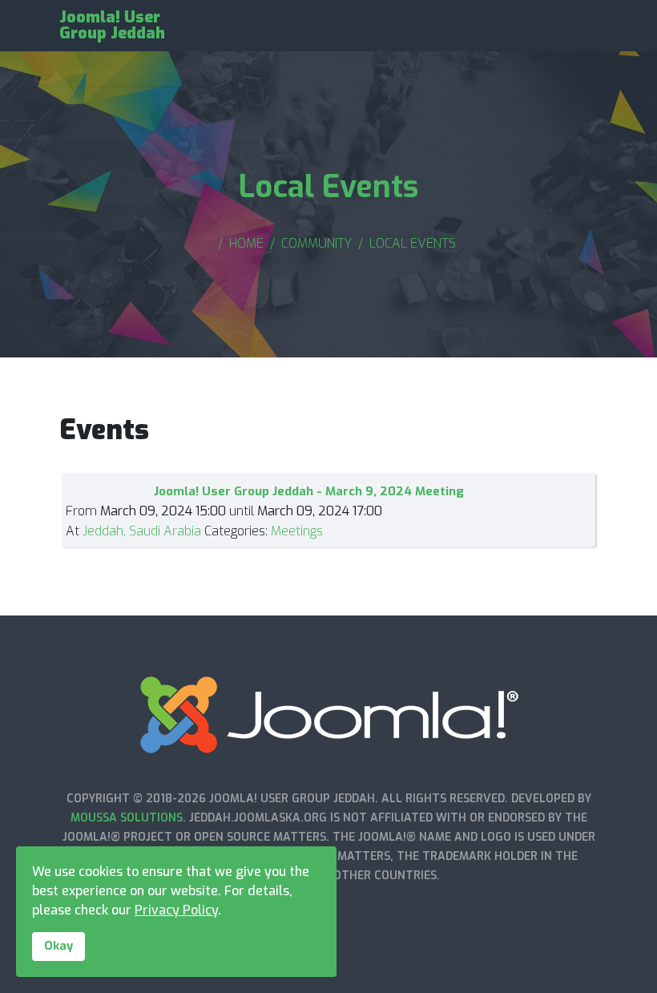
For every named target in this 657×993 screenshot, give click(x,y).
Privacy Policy (176, 910)
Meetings (297, 531)
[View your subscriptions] (567, 460)
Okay (58, 946)
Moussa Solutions (127, 817)
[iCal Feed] (591, 460)
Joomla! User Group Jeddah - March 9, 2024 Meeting (309, 491)
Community (316, 243)
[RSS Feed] (580, 460)
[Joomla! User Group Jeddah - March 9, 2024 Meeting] (110, 488)
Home (246, 243)
